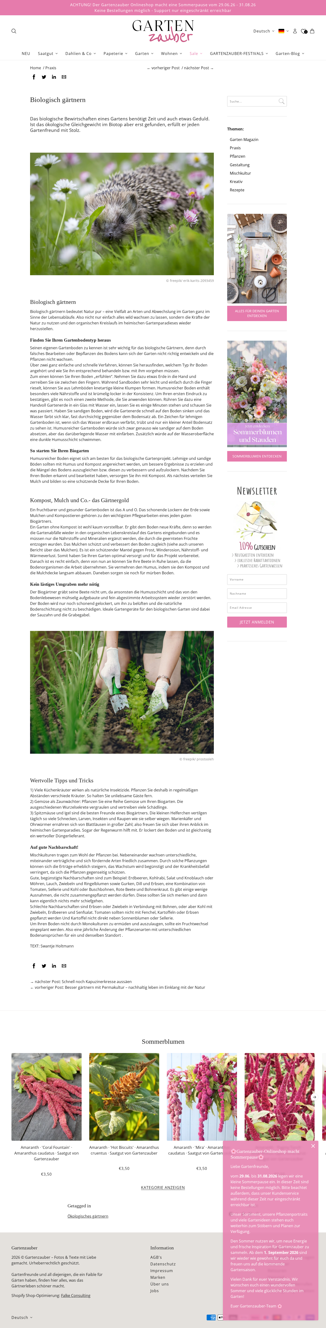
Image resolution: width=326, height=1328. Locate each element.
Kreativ (236, 181)
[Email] (64, 77)
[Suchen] (13, 31)
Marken (157, 1277)
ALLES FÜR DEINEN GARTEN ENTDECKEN (257, 313)
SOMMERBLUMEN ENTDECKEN (257, 456)
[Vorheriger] (11, 1057)
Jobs (154, 1290)
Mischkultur (240, 173)
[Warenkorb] (312, 31)
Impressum (161, 1270)
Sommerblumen (163, 1041)
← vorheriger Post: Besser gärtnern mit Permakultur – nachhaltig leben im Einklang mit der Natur (117, 987)
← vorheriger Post (163, 67)
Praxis (235, 148)
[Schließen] (313, 1146)
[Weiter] (314, 1097)
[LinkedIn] (54, 77)
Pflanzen (237, 156)
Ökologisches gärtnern (88, 1216)
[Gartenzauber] (163, 31)
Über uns (159, 1284)
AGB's (156, 1257)
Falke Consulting (75, 1295)
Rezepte (237, 190)
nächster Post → (199, 67)
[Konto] (295, 31)
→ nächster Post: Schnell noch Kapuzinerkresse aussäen (81, 981)
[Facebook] (34, 77)
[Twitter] (44, 77)
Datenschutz (163, 1264)
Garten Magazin (244, 139)
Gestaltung (240, 165)
